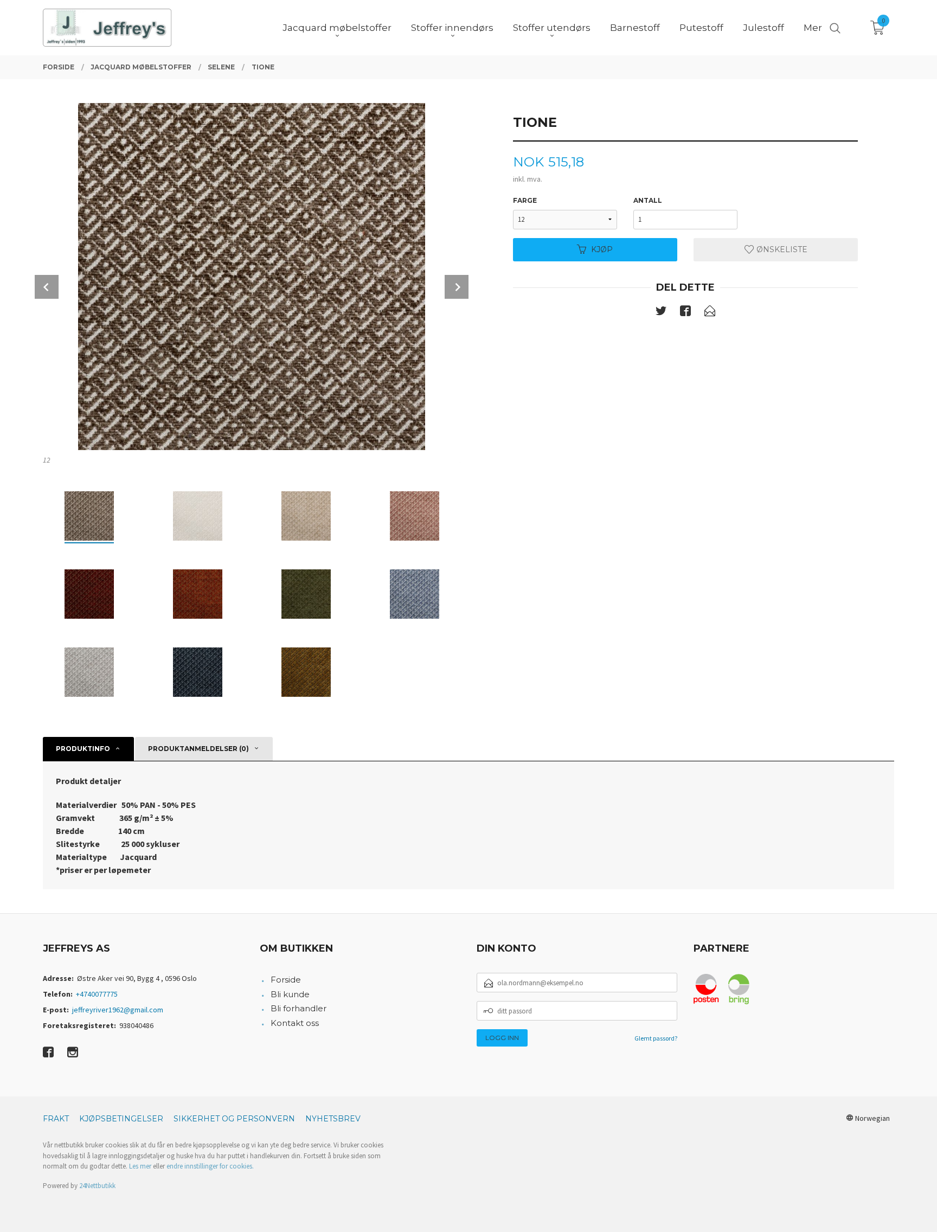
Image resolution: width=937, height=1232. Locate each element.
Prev (47, 287)
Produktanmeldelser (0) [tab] (198, 749)
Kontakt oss (295, 1023)
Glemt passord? (655, 1038)
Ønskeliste (780, 249)
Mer (813, 27)
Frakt (56, 1119)
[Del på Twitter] (661, 313)
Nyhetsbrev (333, 1119)
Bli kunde (290, 994)
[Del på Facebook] (685, 313)
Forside (286, 979)
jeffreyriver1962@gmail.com (117, 1010)
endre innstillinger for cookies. (210, 1166)
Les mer (140, 1166)
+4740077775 (97, 994)
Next (456, 287)
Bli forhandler (298, 1008)
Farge (525, 200)
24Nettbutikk (97, 1185)
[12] (251, 276)
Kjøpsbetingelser (121, 1119)
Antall (647, 200)
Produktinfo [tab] (83, 749)
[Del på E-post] (710, 313)
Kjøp (602, 249)
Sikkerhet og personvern (234, 1119)
